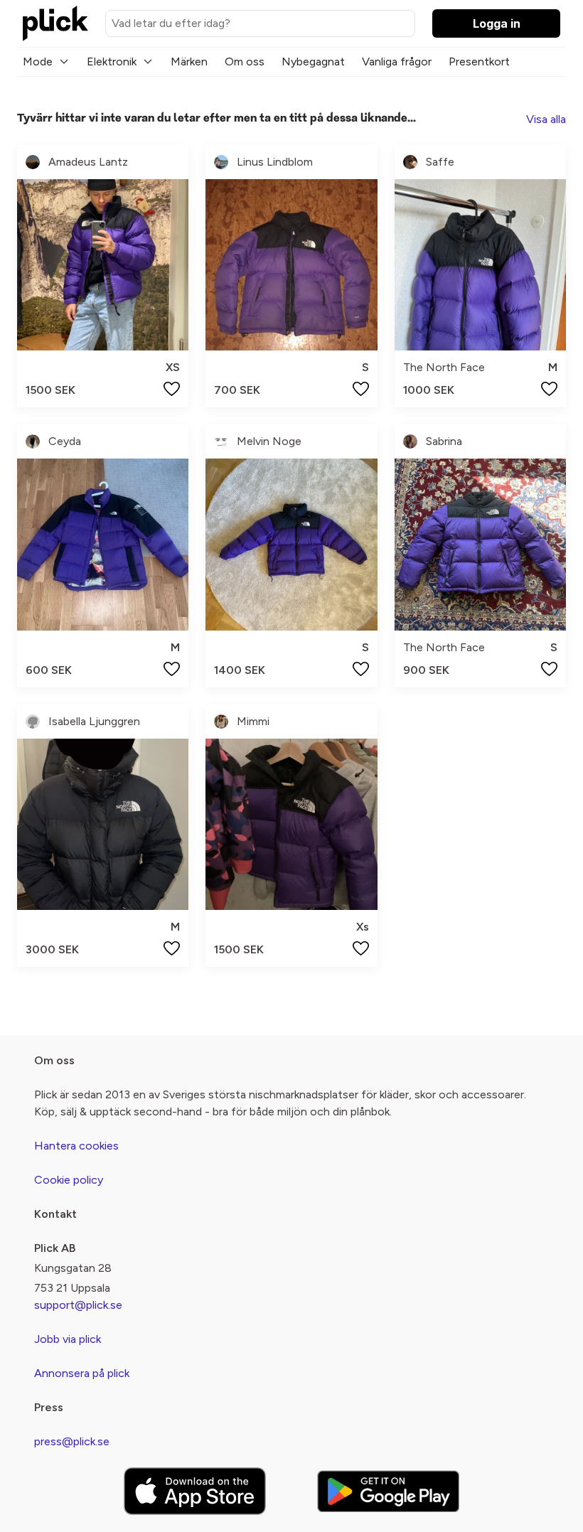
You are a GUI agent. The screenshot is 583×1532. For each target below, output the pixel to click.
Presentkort (479, 61)
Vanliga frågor (397, 61)
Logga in (496, 23)
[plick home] (55, 23)
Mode (38, 61)
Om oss (244, 61)
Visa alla (546, 119)
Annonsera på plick (81, 1373)
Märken (189, 61)
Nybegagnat (313, 61)
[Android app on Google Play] (388, 1491)
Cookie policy (68, 1180)
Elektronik (112, 61)
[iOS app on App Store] (195, 1491)
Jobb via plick (67, 1339)
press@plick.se (71, 1441)
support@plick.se (78, 1305)
